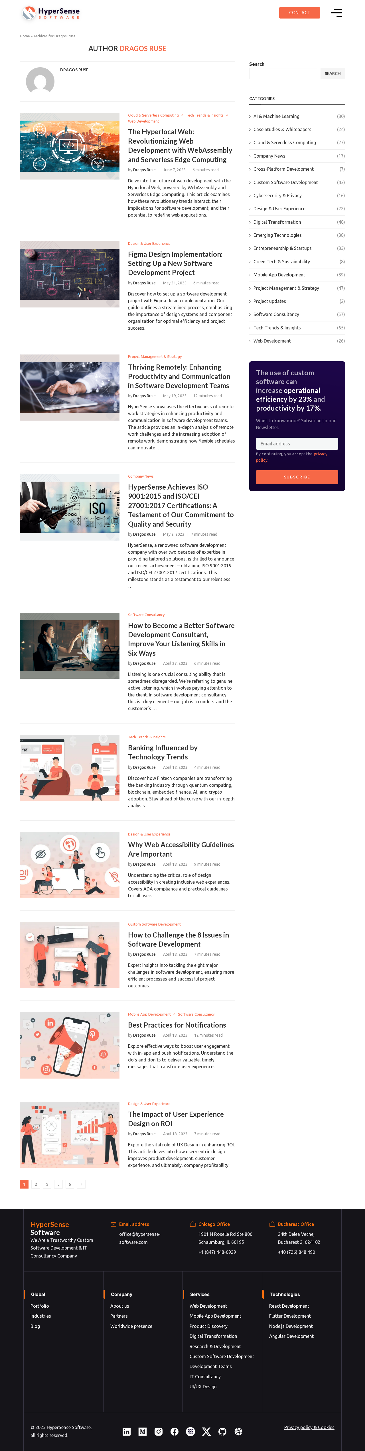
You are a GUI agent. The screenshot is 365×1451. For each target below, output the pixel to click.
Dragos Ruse (74, 69)
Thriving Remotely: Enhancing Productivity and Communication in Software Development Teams (69, 387)
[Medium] (142, 1434)
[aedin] (126, 1434)
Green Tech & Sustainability (299, 261)
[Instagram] (158, 1434)
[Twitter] (206, 1434)
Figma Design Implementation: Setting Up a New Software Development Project (69, 274)
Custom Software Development (299, 182)
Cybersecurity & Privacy (299, 195)
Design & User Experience (299, 208)
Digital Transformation (299, 222)
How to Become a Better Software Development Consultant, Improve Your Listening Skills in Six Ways (69, 646)
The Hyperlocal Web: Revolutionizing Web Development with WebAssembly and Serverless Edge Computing (69, 146)
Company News (299, 155)
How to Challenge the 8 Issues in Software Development (69, 955)
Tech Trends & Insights (299, 327)
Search (256, 64)
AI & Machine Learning (299, 116)
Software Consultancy (299, 314)
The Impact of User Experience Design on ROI (69, 1135)
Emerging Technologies (299, 235)
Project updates (299, 301)
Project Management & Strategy (299, 288)
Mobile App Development (299, 274)
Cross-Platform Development (299, 169)
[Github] (222, 1434)
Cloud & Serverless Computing (299, 142)
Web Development (299, 340)
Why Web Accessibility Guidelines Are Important (69, 865)
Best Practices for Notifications (69, 1045)
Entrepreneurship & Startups (299, 248)
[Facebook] (174, 1434)
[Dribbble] (238, 1434)
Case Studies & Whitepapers (299, 129)
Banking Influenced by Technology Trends (69, 768)
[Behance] (190, 1434)
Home (25, 36)
